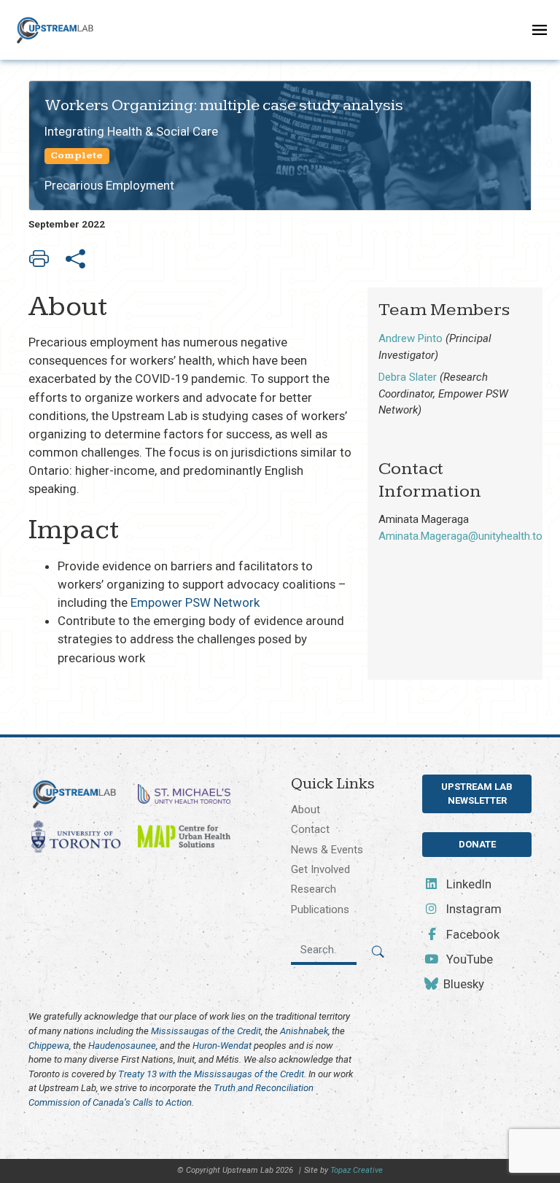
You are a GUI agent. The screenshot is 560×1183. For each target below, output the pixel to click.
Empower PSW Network (195, 602)
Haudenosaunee (122, 1045)
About (305, 809)
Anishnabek (304, 1030)
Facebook (471, 934)
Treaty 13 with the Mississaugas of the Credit (211, 1073)
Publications (320, 909)
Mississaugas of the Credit (206, 1030)
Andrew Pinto (410, 338)
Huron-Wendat (222, 1045)
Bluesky (462, 984)
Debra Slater (407, 377)
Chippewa (48, 1045)
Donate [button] (477, 844)
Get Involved (320, 869)
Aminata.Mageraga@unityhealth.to (460, 536)
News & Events (327, 849)
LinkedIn (467, 884)
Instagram (472, 908)
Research (313, 889)
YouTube (468, 959)
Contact (310, 829)
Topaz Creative (356, 1170)
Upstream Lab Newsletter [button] (477, 794)
